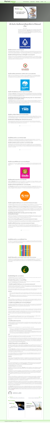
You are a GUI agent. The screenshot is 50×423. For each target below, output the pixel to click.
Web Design (37, 1)
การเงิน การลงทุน (32, 1)
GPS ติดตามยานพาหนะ (26, 1)
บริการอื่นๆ (42, 1)
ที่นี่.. (13, 389)
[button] (45, 1)
